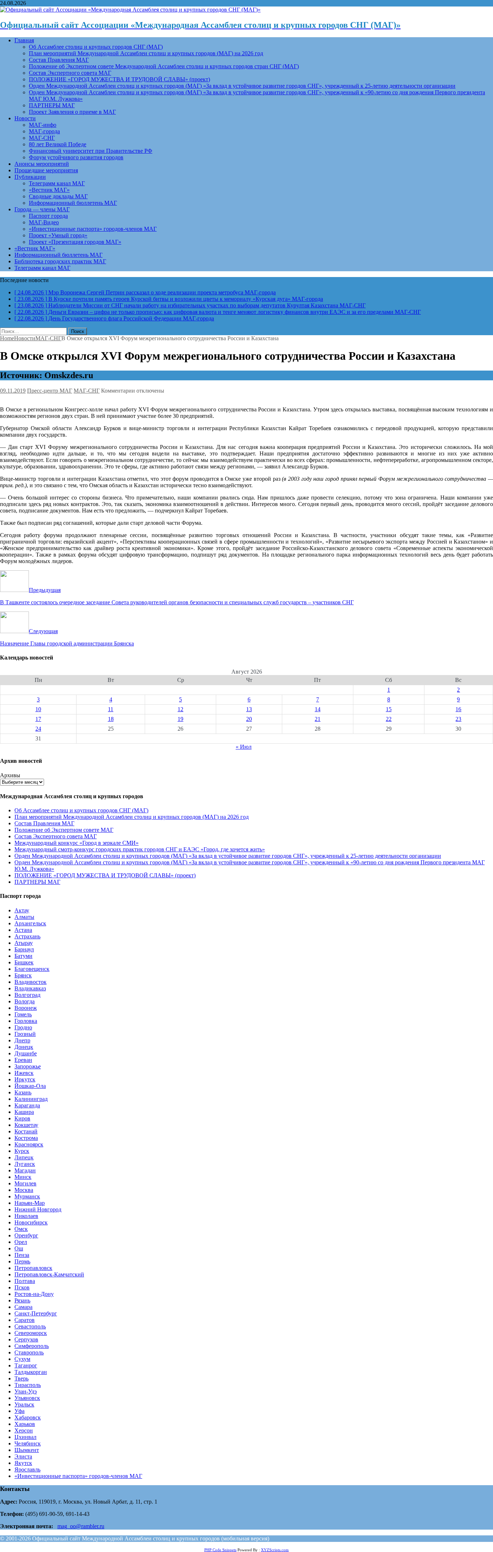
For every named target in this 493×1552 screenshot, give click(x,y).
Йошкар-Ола (30, 1086)
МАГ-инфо (42, 125)
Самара (23, 1307)
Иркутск (24, 1079)
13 (249, 709)
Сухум (22, 1359)
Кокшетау (26, 1125)
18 (111, 719)
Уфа (19, 1411)
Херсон (23, 1430)
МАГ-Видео (44, 222)
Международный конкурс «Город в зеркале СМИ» (76, 843)
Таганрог (25, 1365)
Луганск (24, 1164)
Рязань (22, 1300)
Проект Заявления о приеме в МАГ (72, 112)
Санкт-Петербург (35, 1313)
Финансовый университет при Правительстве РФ (90, 151)
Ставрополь (29, 1352)
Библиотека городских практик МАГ (60, 261)
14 (317, 709)
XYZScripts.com (275, 1550)
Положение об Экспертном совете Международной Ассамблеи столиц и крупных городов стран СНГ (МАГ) (164, 66)
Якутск (23, 1463)
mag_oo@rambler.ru (80, 1526)
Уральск (24, 1404)
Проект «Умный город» (58, 235)
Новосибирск (31, 1222)
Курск (21, 1151)
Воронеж (25, 1008)
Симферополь (31, 1346)
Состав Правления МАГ (59, 60)
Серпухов (26, 1339)
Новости (25, 118)
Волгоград (27, 995)
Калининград (31, 1099)
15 (389, 709)
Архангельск (30, 923)
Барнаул (24, 949)
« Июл (244, 747)
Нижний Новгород (37, 1209)
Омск (21, 1229)
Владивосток (30, 982)
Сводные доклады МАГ (58, 196)
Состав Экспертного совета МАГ (70, 73)
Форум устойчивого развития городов (76, 157)
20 (249, 719)
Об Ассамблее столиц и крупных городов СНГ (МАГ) (96, 47)
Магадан (25, 1170)
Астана (23, 930)
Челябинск (27, 1443)
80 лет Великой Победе (57, 144)
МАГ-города (44, 131)
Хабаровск (27, 1417)
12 (180, 709)
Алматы (24, 917)
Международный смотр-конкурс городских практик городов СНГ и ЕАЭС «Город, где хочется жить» (139, 849)
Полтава (24, 1281)
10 (38, 709)
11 (110, 709)
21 (317, 719)
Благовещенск (31, 969)
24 (38, 729)
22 (389, 719)
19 (180, 719)
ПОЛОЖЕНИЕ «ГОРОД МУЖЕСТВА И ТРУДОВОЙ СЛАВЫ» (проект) (119, 79)
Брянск (23, 975)
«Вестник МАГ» (49, 190)
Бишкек (24, 962)
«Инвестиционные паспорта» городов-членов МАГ (93, 229)
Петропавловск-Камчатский (49, 1274)
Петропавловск (33, 1268)
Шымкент (26, 1450)
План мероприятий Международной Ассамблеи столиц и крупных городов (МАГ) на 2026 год (146, 53)
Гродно (23, 1027)
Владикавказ (30, 988)
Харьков (24, 1424)
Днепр (22, 1040)
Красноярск (28, 1144)
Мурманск (27, 1196)
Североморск (30, 1333)
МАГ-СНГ (42, 138)
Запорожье (27, 1066)
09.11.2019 (13, 391)
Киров (22, 1118)
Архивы (10, 775)
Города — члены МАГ (42, 209)
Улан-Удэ (25, 1391)
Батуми (23, 956)
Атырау (23, 943)
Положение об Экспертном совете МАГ (63, 830)
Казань (22, 1092)
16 (458, 709)
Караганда (27, 1105)
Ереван (23, 1060)
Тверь (21, 1378)
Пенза (21, 1255)
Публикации (30, 177)
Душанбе (25, 1053)
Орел (20, 1242)
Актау (21, 910)
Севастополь (30, 1326)
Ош (18, 1248)
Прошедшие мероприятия (46, 170)
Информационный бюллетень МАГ (73, 203)
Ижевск (24, 1073)
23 (458, 719)
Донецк (23, 1047)
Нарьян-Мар (29, 1203)
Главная (24, 40)
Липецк (24, 1157)
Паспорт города (48, 216)
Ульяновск (27, 1398)
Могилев (25, 1183)
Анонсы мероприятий (41, 164)
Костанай (26, 1131)
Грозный (25, 1034)
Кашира (24, 1112)
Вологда (24, 1001)
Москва (23, 1190)
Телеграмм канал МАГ (57, 183)
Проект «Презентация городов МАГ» (75, 242)
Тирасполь (27, 1385)
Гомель (23, 1014)
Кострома (26, 1138)
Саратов (24, 1320)
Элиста (23, 1456)
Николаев (26, 1216)
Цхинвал (25, 1437)
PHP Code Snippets (220, 1550)
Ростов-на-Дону (34, 1294)
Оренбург (26, 1235)
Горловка (25, 1021)
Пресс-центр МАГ (49, 391)
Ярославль (27, 1469)
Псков (22, 1287)
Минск (22, 1177)
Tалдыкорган (30, 1372)
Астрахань (27, 936)
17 (38, 719)
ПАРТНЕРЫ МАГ (52, 105)
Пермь (22, 1261)
